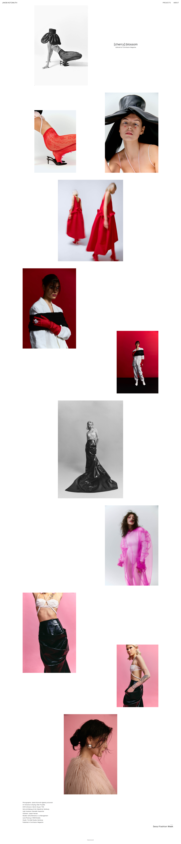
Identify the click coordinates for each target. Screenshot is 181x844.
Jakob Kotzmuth (9, 2)
